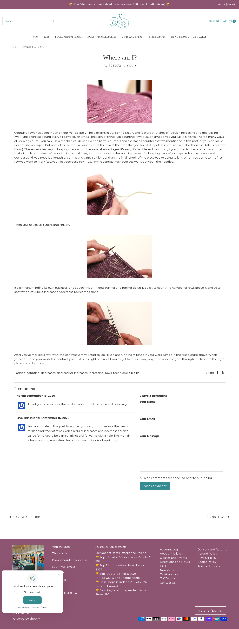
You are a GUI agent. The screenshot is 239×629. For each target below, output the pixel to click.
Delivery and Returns (212, 549)
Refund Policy (207, 553)
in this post (190, 141)
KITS (47, 37)
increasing (96, 373)
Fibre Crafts (157, 37)
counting (33, 373)
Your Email (147, 419)
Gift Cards (200, 37)
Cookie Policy (207, 561)
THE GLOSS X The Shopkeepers (117, 577)
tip (131, 373)
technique (120, 373)
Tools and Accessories (101, 37)
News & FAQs (179, 37)
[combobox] (29, 21)
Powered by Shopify (26, 618)
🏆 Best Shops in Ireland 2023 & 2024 (121, 582)
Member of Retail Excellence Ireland (121, 553)
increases (81, 373)
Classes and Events (173, 557)
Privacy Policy (207, 557)
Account (213, 21)
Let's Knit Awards (107, 586)
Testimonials (169, 574)
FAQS (163, 566)
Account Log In (170, 549)
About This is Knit (172, 553)
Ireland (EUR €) (226, 4)
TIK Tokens (168, 578)
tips (136, 373)
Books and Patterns (68, 37)
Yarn (35, 37)
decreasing (65, 373)
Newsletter (168, 570)
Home (15, 47)
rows (108, 373)
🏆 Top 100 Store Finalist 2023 (115, 573)
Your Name (148, 401)
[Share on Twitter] (223, 372)
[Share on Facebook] (217, 372)
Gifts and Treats (133, 37)
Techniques (26, 47)
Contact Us (168, 582)
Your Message (150, 436)
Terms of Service (209, 566)
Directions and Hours (175, 561)
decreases (48, 373)
